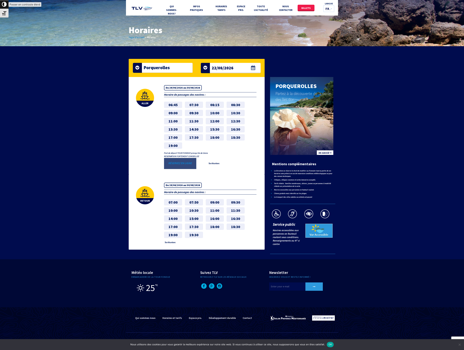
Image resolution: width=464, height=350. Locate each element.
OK (330, 344)
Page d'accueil (136, 37)
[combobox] (231, 68)
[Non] (459, 344)
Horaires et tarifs (172, 318)
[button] (328, 8)
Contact (247, 318)
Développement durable (222, 318)
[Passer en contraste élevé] (4, 4)
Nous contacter (286, 8)
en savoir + (325, 152)
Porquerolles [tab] (157, 67)
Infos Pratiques (196, 8)
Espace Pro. (241, 8)
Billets (306, 8)
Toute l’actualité (261, 8)
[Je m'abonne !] (314, 286)
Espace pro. (195, 318)
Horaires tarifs (221, 8)
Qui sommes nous (145, 318)
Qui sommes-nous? (171, 10)
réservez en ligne (180, 163)
